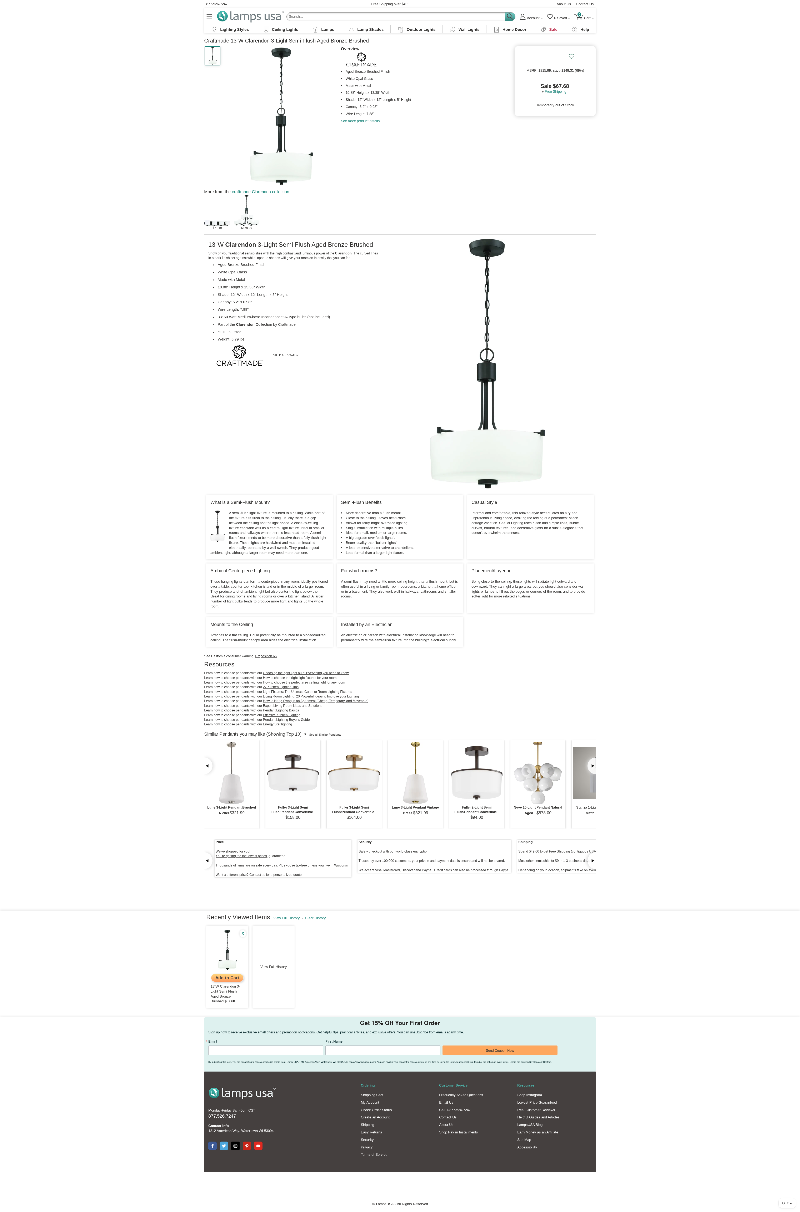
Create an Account (375, 1117)
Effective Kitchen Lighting (281, 715)
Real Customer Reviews (536, 1110)
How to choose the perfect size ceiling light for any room (304, 682)
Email (212, 1041)
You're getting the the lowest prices (241, 856)
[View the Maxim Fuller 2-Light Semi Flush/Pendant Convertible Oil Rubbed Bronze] (477, 773)
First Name (333, 1041)
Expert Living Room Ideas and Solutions (292, 705)
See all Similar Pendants (325, 734)
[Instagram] (235, 1146)
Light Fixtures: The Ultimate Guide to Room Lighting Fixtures (307, 692)
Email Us (446, 1102)
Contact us (257, 874)
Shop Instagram (529, 1095)
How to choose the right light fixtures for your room (299, 678)
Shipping (367, 1125)
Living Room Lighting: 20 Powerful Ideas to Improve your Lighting (311, 696)
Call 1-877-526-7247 (455, 1110)
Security (367, 1140)
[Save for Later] (571, 56)
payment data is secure (453, 861)
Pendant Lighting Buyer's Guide (286, 719)
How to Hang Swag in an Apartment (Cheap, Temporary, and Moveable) (315, 701)
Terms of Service (374, 1155)
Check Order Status (376, 1110)
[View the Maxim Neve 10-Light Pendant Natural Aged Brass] (538, 773)
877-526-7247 (217, 4)
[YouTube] (258, 1146)
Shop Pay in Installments (458, 1132)
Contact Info (218, 1126)
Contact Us (585, 4)
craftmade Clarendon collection (260, 191)
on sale (256, 865)
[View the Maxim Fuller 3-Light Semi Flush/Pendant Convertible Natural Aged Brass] (354, 773)
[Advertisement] (324, 1186)
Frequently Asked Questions (461, 1095)
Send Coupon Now (500, 1050)
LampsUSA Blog (529, 1125)
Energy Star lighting (277, 724)
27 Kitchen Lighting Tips (281, 687)
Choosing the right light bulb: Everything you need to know (306, 673)
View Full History (286, 918)
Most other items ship (534, 861)
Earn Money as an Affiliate (537, 1132)
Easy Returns (371, 1132)
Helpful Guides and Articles (538, 1117)
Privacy (367, 1147)
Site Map (524, 1140)
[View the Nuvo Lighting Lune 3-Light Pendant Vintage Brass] (415, 773)
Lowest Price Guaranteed (537, 1102)
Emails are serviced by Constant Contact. (531, 1061)
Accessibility (527, 1147)
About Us (564, 4)
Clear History (315, 918)
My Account (370, 1102)
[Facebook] (212, 1146)
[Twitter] (224, 1146)
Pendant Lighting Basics (281, 710)
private (424, 861)
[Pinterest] (247, 1146)
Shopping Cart (372, 1095)
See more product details (360, 121)
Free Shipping (555, 92)
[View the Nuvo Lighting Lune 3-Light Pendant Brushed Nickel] (232, 773)
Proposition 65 (266, 656)
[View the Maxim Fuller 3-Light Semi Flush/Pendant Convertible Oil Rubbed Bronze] (293, 773)
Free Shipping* (390, 4)
